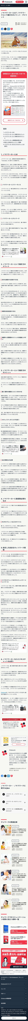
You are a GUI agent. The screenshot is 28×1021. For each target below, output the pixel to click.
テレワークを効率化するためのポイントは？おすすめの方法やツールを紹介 (19, 831)
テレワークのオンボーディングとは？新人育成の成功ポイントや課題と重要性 (19, 875)
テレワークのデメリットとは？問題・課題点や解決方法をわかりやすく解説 (19, 890)
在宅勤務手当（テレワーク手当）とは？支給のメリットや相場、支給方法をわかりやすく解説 (19, 860)
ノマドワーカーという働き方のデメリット (14, 137)
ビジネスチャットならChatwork (7, 970)
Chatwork (7, 2)
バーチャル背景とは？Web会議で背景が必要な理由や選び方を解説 (19, 845)
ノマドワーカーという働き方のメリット (14, 134)
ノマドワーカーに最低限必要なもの (13, 140)
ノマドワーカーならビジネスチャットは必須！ (14, 145)
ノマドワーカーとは (9, 132)
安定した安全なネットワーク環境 (12, 142)
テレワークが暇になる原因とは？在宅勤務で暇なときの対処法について (19, 904)
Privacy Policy (6, 1015)
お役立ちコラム (18, 970)
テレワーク (15, 826)
